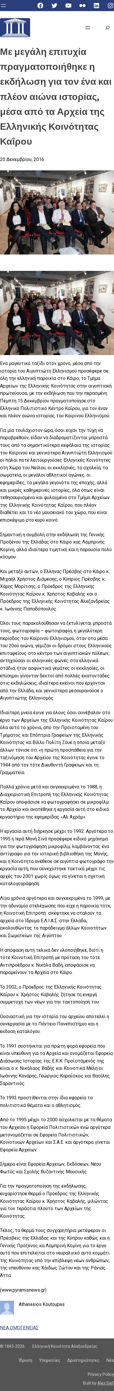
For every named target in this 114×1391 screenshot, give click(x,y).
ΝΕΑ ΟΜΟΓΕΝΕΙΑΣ (19, 1328)
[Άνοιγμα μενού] (3, 5)
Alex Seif (105, 1383)
